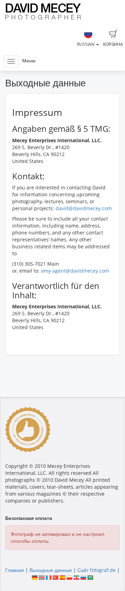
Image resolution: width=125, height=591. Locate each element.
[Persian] (76, 577)
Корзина (113, 44)
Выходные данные (51, 570)
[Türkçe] (55, 577)
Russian (86, 44)
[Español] (62, 577)
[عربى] (90, 577)
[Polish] (69, 577)
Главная (14, 570)
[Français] (48, 577)
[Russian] (83, 577)
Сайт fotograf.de (96, 570)
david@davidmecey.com (84, 208)
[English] (41, 577)
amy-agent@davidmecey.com (75, 270)
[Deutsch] (35, 577)
